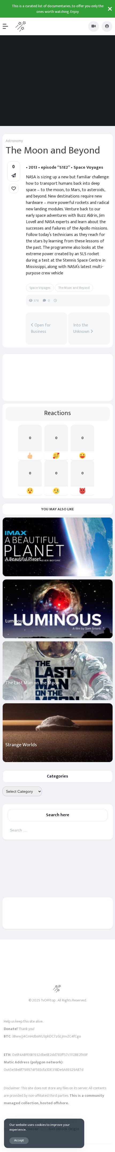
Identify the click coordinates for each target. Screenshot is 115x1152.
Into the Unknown (81, 328)
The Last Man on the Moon (32, 683)
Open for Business (41, 328)
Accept (19, 1140)
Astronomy (14, 141)
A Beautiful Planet (23, 559)
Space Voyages (39, 287)
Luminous (15, 621)
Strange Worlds (21, 745)
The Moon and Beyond (74, 287)
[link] (13, 188)
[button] (8, 26)
